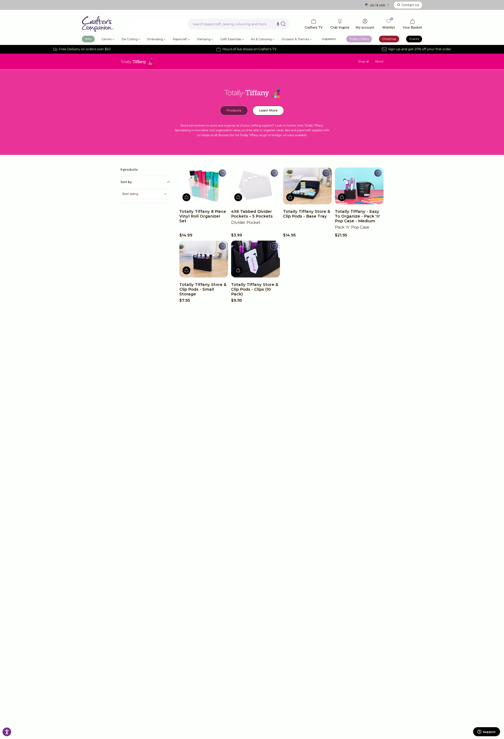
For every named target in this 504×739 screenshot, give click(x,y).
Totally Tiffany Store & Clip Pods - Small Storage (202, 289)
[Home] (98, 24)
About (379, 61)
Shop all (363, 61)
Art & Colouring (261, 39)
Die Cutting (129, 39)
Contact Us (410, 5)
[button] (278, 24)
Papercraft (180, 39)
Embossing (155, 39)
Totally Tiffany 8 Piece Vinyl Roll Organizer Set (202, 216)
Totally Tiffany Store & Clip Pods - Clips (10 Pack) (254, 289)
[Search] (283, 23)
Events (414, 39)
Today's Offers (359, 39)
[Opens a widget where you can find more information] (486, 732)
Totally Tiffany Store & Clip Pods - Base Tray (306, 214)
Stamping (203, 39)
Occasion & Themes (295, 39)
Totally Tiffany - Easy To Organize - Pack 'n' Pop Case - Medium (357, 216)
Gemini (107, 39)
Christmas (389, 39)
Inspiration (329, 39)
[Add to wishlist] (222, 173)
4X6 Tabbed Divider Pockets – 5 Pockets (252, 214)
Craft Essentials (230, 39)
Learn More (268, 110)
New (88, 39)
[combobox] (238, 24)
